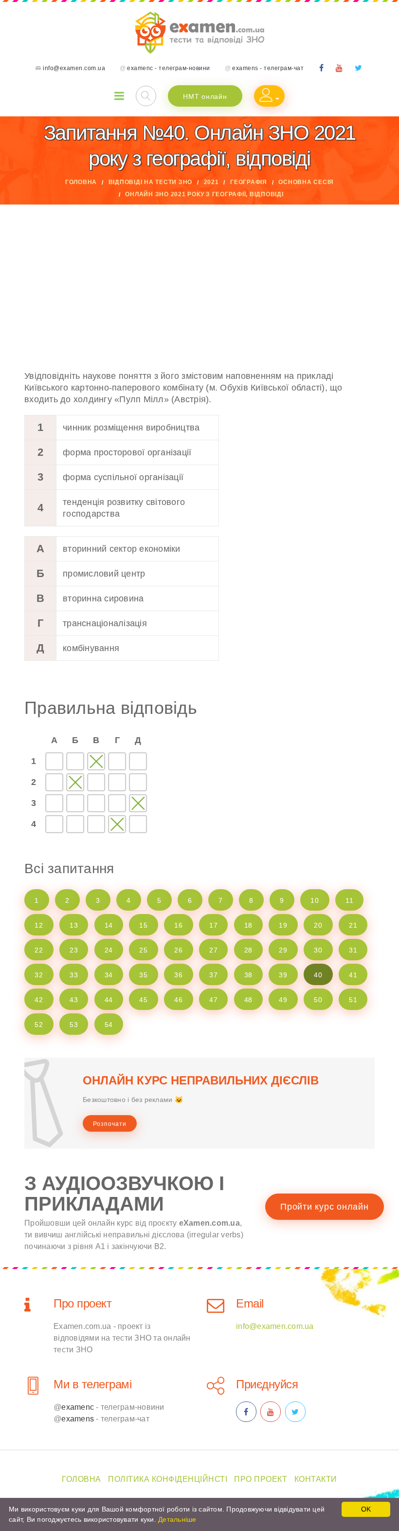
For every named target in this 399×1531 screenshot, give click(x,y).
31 (353, 950)
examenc (77, 1407)
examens (77, 1419)
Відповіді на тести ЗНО (151, 182)
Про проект (82, 1303)
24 (109, 950)
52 (39, 1024)
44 (109, 1000)
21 (353, 925)
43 (74, 1000)
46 (178, 1000)
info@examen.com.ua (74, 68)
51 (353, 1000)
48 (248, 1000)
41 (353, 975)
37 (213, 975)
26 (178, 950)
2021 (211, 182)
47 (213, 1000)
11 (349, 900)
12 (39, 925)
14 (109, 925)
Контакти (315, 1479)
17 (213, 925)
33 (74, 975)
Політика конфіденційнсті (167, 1479)
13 (74, 925)
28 (248, 950)
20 (318, 925)
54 (109, 1024)
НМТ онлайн (205, 96)
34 (109, 975)
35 (143, 975)
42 (39, 1000)
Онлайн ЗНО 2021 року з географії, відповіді (204, 194)
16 (178, 925)
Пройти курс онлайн (324, 1207)
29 (283, 950)
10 (314, 900)
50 (318, 1000)
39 (283, 975)
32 (39, 975)
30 (318, 950)
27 (213, 950)
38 (248, 975)
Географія (248, 182)
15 (143, 925)
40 (318, 975)
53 (74, 1024)
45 (143, 1000)
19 (283, 925)
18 (248, 925)
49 (283, 1000)
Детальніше (177, 1519)
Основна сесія (306, 182)
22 (39, 950)
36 (178, 975)
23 (74, 950)
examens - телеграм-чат (268, 68)
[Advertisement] (199, 277)
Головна (81, 182)
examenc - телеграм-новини (168, 68)
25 (143, 950)
